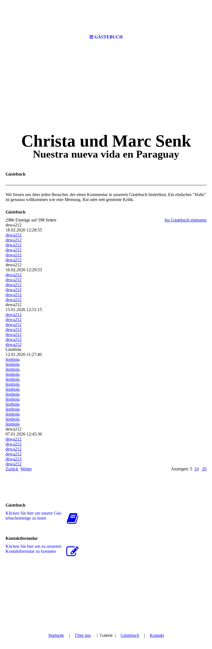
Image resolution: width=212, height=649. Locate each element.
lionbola (13, 359)
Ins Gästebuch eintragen (185, 220)
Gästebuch (130, 635)
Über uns (83, 635)
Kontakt (157, 635)
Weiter (26, 468)
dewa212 (14, 235)
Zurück (12, 468)
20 (204, 468)
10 (196, 468)
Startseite (56, 635)
